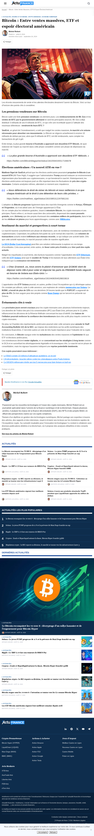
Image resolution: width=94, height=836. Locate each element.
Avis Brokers (8, 766)
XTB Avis (5, 771)
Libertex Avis (7, 779)
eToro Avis (6, 788)
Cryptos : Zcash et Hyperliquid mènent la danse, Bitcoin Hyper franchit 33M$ (35, 666)
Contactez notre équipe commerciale (64, 817)
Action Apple (37, 747)
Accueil (4, 9)
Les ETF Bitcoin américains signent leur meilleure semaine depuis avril (32, 706)
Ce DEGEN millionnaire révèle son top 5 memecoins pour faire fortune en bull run (37, 362)
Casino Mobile (67, 752)
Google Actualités (35, 382)
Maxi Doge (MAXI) (9, 752)
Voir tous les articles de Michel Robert (18, 434)
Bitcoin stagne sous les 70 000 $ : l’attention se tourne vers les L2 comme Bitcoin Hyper (39, 692)
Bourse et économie (19, 16)
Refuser (53, 832)
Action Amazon (38, 743)
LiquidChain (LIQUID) (10, 747)
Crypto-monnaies (34, 16)
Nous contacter (83, 817)
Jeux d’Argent (69, 738)
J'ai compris (42, 832)
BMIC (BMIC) (7, 756)
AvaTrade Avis (7, 775)
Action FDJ (36, 752)
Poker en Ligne (68, 756)
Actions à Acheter (41, 738)
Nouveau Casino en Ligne (72, 747)
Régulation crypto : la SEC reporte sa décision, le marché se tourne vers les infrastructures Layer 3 (40, 680)
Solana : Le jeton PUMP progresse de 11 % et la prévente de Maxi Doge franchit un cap (38, 639)
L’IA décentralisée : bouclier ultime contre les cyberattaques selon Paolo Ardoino (37, 359)
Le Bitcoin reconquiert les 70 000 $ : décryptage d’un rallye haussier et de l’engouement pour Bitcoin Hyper (24, 453)
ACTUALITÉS (7, 16)
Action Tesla (36, 760)
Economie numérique (49, 16)
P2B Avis (5, 784)
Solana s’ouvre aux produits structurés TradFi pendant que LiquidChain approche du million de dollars (68, 493)
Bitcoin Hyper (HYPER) (11, 743)
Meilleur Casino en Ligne (72, 743)
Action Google (37, 756)
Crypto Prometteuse (12, 738)
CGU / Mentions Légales (77, 820)
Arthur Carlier (10, 459)
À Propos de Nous (61, 820)
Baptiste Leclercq (11, 471)
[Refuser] (91, 830)
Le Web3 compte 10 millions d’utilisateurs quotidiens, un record (30, 356)
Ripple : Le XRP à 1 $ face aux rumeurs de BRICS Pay (24, 466)
